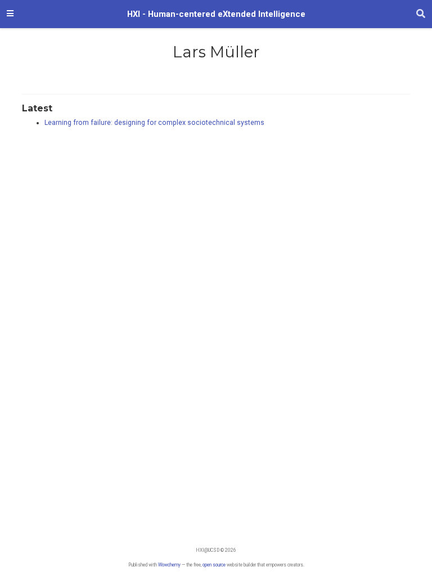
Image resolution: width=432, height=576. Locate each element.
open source (214, 565)
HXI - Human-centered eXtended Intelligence (216, 14)
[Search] (420, 14)
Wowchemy (169, 565)
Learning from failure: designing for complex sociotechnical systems (154, 123)
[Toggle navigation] (10, 14)
